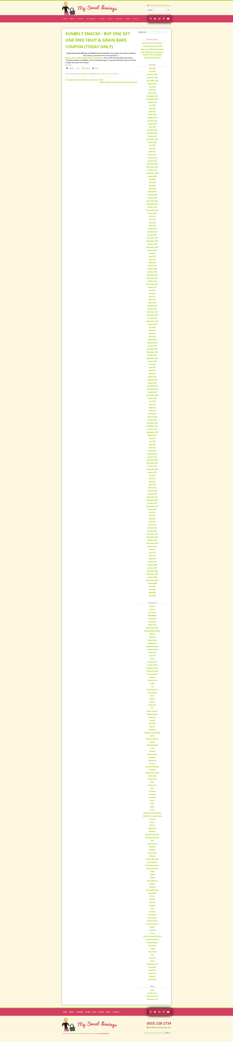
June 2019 (152, 219)
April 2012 (152, 485)
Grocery (152, 763)
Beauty (152, 634)
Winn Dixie (152, 979)
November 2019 (152, 204)
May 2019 (152, 222)
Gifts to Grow (152, 754)
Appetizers (152, 622)
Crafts (152, 683)
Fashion (152, 742)
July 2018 (152, 253)
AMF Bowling (152, 615)
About (72, 19)
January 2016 (152, 346)
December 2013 (152, 423)
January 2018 (152, 272)
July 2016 (152, 327)
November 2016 (152, 315)
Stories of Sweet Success (152, 936)
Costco (152, 659)
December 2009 (152, 571)
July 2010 (152, 549)
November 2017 (152, 278)
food (152, 748)
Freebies (152, 751)
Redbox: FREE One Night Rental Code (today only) (118, 82)
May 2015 (152, 370)
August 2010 (152, 546)
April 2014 (152, 411)
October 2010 (152, 540)
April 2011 (152, 522)
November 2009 (152, 574)
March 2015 (152, 377)
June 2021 (152, 148)
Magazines (152, 828)
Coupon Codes (152, 665)
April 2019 (152, 226)
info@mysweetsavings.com (160, 5)
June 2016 (152, 330)
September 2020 (152, 173)
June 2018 (152, 256)
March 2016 (152, 340)
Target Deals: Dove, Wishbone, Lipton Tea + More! (85, 80)
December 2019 (152, 201)
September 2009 (152, 580)
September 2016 (152, 321)
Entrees (152, 726)
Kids (152, 804)
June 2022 (152, 127)
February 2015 (152, 380)
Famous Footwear (152, 739)
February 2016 (152, 343)
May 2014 (152, 408)
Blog (110, 19)
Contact (136, 19)
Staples (152, 927)
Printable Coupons (152, 865)
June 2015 (152, 367)
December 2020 (152, 164)
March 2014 (152, 414)
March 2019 (152, 229)
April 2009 (152, 596)
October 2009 (152, 577)
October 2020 (152, 170)
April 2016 (152, 336)
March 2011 (152, 525)
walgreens (152, 973)
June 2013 (152, 441)
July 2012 (152, 475)
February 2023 (152, 118)
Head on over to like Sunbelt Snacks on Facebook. (84, 58)
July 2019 (152, 216)
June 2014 (152, 404)
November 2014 (152, 389)
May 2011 (152, 518)
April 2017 (152, 300)
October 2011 (152, 503)
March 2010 (152, 562)
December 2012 (152, 460)
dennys (152, 699)
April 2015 (152, 374)
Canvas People (152, 649)
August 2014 (152, 398)
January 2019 (152, 235)
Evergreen (152, 730)
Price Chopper (152, 862)
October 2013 (152, 429)
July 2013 (152, 438)
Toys (152, 955)
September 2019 (152, 210)
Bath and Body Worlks (152, 631)
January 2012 (152, 494)
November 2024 (152, 77)
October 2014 (152, 392)
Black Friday (152, 640)
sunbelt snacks (100, 73)
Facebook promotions (152, 733)
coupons (152, 677)
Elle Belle (152, 723)
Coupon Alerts (152, 662)
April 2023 (152, 111)
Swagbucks (152, 945)
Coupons (80, 19)
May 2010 (152, 556)
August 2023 (152, 102)
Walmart (152, 976)
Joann (152, 800)
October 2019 (152, 207)
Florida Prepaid (152, 745)
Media (128, 19)
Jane (152, 788)
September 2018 (152, 247)
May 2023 (152, 108)
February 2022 (152, 130)
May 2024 (152, 90)
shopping (152, 912)
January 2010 (152, 568)
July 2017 (152, 290)
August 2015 (152, 361)
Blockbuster (152, 643)
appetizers (152, 619)
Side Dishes (152, 915)
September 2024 (152, 81)
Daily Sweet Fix (152, 689)
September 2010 (152, 543)
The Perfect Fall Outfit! (152, 58)
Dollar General (152, 711)
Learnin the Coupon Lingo (152, 816)
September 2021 (152, 139)
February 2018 (152, 269)
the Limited (152, 952)
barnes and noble (152, 628)
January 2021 (152, 161)
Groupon (152, 770)
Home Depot (152, 776)
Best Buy (152, 637)
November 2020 (152, 167)
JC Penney (152, 791)
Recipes (119, 19)
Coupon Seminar (152, 671)
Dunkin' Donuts (152, 714)
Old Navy (152, 847)
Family (152, 736)
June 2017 (152, 293)
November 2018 (152, 241)
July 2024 (152, 87)
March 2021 (152, 155)
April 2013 (152, 448)
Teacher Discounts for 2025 (152, 46)
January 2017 (152, 309)
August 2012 (152, 472)
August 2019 (152, 213)
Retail (152, 896)
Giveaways (152, 760)
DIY (152, 708)
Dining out (152, 705)
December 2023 (152, 96)
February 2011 (152, 528)
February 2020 (152, 195)
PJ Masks (152, 856)
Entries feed (152, 993)
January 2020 (152, 198)
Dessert (152, 702)
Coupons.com (152, 680)
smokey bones (152, 921)
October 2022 (152, 121)
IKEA (152, 782)
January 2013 (152, 457)
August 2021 (152, 142)
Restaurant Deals (152, 890)
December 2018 (152, 238)
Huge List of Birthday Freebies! (152, 49)
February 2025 (152, 74)
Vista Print (152, 970)
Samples (152, 905)
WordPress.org (152, 999)
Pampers (152, 850)
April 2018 (152, 262)
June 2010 (152, 552)
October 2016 (152, 318)
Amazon (152, 606)
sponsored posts (152, 924)
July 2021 (152, 145)
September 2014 (152, 395)
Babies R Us (152, 625)
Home (65, 19)
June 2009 (152, 589)
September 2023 (152, 99)
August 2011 (152, 509)
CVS (152, 686)
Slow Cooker (152, 918)
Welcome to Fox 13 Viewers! (152, 43)
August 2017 (152, 287)
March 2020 (152, 192)
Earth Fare (152, 717)
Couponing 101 (152, 674)
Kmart (152, 807)
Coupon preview (152, 668)
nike (152, 841)
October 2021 (152, 136)
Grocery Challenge (152, 767)
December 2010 (152, 534)
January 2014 (152, 420)
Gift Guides (90, 19)
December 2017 (152, 275)
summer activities (152, 939)
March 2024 (152, 93)
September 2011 (152, 506)
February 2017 (152, 306)
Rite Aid (152, 902)
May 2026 (152, 68)
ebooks (152, 720)
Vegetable (152, 967)
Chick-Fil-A (152, 652)
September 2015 (152, 358)
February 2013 (152, 454)
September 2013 (152, 432)
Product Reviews (152, 868)
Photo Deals (152, 853)
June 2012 (152, 478)
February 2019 (152, 232)
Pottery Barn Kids (152, 859)
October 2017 (152, 281)
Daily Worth (152, 693)
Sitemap (99, 1033)
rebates (152, 878)
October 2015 (152, 355)
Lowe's (152, 822)
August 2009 (152, 583)
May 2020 (152, 185)
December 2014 (152, 386)
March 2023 (152, 114)
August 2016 (152, 324)
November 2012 (152, 463)
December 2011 (152, 497)
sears (152, 908)
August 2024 (152, 84)
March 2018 (152, 266)
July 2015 (152, 364)
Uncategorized (84, 73)
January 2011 (152, 531)
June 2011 (152, 515)
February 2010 (152, 565)
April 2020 (152, 188)
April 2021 (152, 151)
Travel (152, 961)
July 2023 (152, 105)
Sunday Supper (152, 942)
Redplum (152, 887)
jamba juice (152, 785)
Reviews (152, 899)
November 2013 (152, 426)
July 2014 (152, 401)
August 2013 (152, 435)
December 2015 (152, 349)
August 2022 (152, 124)
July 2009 (152, 586)
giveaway (152, 757)
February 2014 (152, 417)
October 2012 (152, 466)
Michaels (152, 831)
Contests (152, 656)
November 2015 (152, 352)
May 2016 (152, 333)
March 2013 (152, 451)
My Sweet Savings (152, 838)
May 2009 (152, 593)
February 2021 (152, 158)
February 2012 (152, 491)
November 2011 (152, 500)
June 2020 (152, 182)
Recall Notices (152, 881)
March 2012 (152, 488)
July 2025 (152, 71)
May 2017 (152, 296)
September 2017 (152, 284)
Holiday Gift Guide (152, 773)
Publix (152, 871)
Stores (101, 19)
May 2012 (152, 482)
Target (152, 948)
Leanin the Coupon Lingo (152, 813)
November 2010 (152, 537)
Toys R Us (152, 958)
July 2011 (152, 512)
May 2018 (152, 259)
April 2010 (152, 559)
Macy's (152, 825)
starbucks (152, 930)
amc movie (152, 612)
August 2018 (152, 250)
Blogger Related (152, 646)
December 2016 (152, 312)
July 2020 (152, 179)
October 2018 (152, 244)
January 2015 (152, 383)
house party (152, 779)
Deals (152, 696)
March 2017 (152, 303)
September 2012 (152, 469)
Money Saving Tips (152, 834)
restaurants (152, 893)
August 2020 (152, 176)
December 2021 (152, 133)
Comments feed (152, 996)
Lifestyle (152, 819)
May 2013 (152, 444)
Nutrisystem (152, 844)
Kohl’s (152, 810)
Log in (152, 990)
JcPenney (152, 797)
